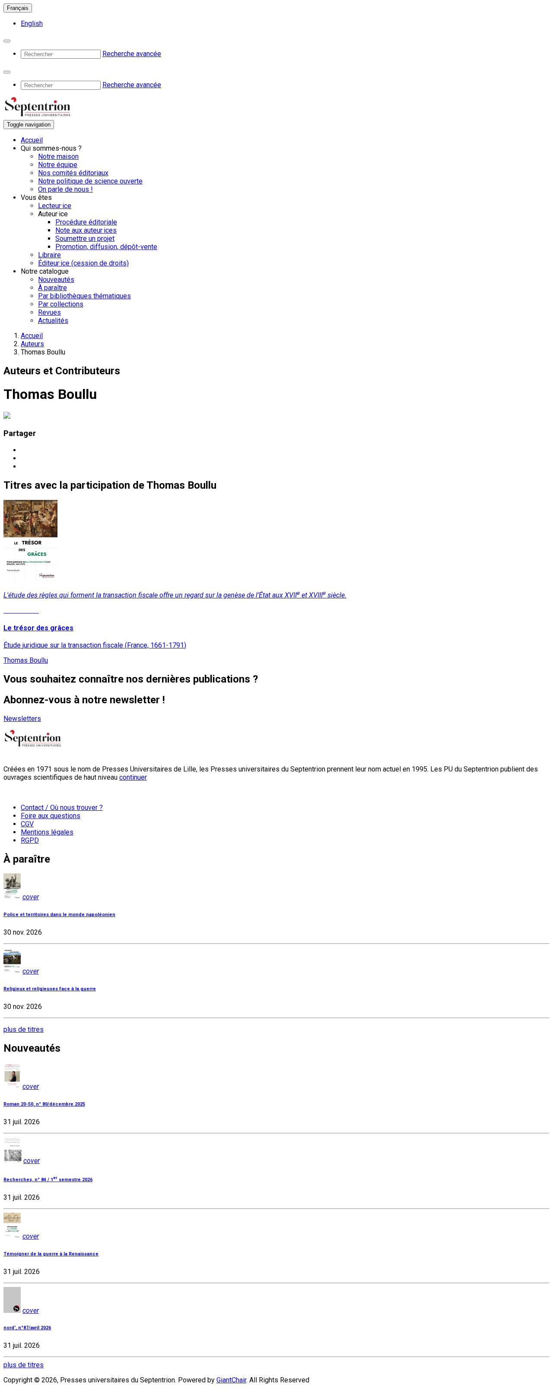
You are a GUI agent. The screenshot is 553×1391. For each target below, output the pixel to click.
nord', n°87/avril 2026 (27, 1328)
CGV (27, 824)
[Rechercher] (6, 41)
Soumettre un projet (84, 238)
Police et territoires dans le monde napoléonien (59, 914)
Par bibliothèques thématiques (84, 296)
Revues (49, 312)
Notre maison (58, 156)
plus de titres (23, 1029)
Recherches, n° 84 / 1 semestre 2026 (47, 1179)
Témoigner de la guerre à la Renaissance (51, 1254)
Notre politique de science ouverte (90, 181)
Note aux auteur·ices (86, 230)
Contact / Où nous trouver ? (62, 807)
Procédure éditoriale (86, 222)
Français (18, 8)
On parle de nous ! (65, 189)
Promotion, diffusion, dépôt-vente (106, 247)
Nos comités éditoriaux (73, 173)
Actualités (53, 320)
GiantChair (231, 1380)
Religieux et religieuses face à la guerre (49, 989)
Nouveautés (56, 279)
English (32, 23)
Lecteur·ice (54, 206)
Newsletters (22, 718)
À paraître (52, 288)
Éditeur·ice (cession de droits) (83, 263)
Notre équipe (57, 165)
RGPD (30, 840)
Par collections (60, 304)
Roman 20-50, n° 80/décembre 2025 (44, 1104)
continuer (133, 777)
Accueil (32, 140)
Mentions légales (47, 832)
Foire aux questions (50, 816)
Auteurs (32, 344)
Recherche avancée (131, 54)
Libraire (49, 255)
